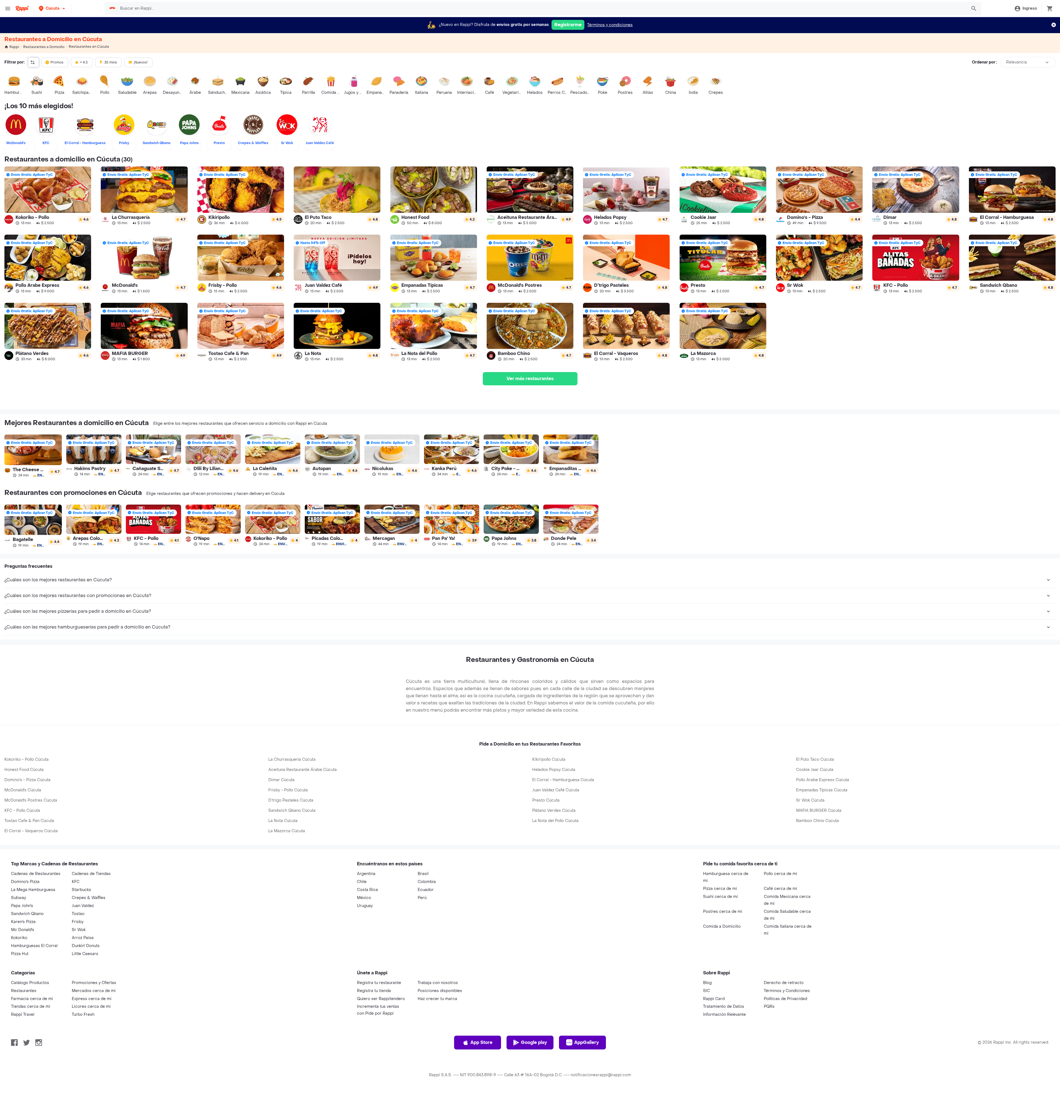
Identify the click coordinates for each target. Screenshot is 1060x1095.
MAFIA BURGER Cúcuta (818, 810)
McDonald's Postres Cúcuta (30, 800)
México (364, 897)
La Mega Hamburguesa (33, 889)
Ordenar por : (984, 62)
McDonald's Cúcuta (22, 790)
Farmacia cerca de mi (32, 998)
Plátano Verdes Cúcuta (554, 810)
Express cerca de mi (92, 998)
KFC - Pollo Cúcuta (22, 810)
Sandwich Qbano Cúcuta (292, 810)
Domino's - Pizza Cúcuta (27, 780)
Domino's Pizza (25, 881)
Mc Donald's (22, 929)
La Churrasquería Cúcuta (292, 759)
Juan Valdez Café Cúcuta (555, 790)
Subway (18, 897)
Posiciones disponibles (440, 990)
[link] (47, 195)
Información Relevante (724, 1014)
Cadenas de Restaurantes (35, 873)
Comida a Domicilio (722, 926)
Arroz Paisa (83, 937)
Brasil (423, 873)
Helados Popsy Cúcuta (553, 769)
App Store (481, 1042)
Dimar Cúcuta (281, 780)
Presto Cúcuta (546, 800)
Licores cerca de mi (91, 1006)
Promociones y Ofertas (94, 982)
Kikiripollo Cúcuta (548, 759)
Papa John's (22, 905)
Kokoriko (19, 937)
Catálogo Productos (30, 982)
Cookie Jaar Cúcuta (814, 769)
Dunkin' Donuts (86, 945)
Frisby (77, 921)
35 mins (110, 62)
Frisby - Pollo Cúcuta (288, 790)
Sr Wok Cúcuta (810, 800)
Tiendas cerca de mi (30, 1006)
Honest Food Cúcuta (24, 769)
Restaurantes (23, 990)
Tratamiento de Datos (723, 1006)
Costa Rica (367, 889)
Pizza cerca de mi (720, 888)
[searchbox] (542, 8)
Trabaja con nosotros (438, 982)
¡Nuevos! (141, 62)
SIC (706, 990)
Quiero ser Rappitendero (381, 998)
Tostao (78, 913)
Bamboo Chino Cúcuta (817, 820)
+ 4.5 (84, 62)
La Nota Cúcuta (283, 820)
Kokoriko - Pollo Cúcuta (26, 759)
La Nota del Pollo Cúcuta (555, 820)
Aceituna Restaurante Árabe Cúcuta (302, 769)
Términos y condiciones (610, 25)
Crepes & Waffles (88, 897)
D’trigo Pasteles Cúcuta (290, 800)
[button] (52, 8)
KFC (76, 881)
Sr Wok (79, 929)
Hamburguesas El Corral (34, 945)
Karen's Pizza (23, 921)
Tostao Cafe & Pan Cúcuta (29, 820)
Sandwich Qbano (27, 913)
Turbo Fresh (83, 1014)
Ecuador (426, 889)
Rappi (14, 47)
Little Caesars (85, 953)
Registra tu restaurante (379, 982)
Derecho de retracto (784, 982)
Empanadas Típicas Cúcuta (821, 790)
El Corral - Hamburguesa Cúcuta (563, 780)
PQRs (769, 1006)
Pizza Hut (19, 953)
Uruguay (365, 905)
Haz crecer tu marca (437, 998)
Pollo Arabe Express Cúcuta (822, 780)
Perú (422, 897)
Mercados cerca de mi (94, 990)
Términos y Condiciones (787, 990)
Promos (57, 62)
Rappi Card (714, 998)
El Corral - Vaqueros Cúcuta (31, 831)
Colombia (427, 881)
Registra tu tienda (374, 990)
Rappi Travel (22, 1014)
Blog (707, 982)
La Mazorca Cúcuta (286, 831)
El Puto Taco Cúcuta (815, 759)
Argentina (366, 873)
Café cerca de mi (780, 888)
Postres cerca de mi (722, 911)
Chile (362, 881)
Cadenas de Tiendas (91, 873)
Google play (534, 1042)
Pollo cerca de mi (780, 873)
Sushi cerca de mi (720, 896)
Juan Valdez (83, 905)
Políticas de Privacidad (785, 998)
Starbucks (81, 889)
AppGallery (586, 1042)
